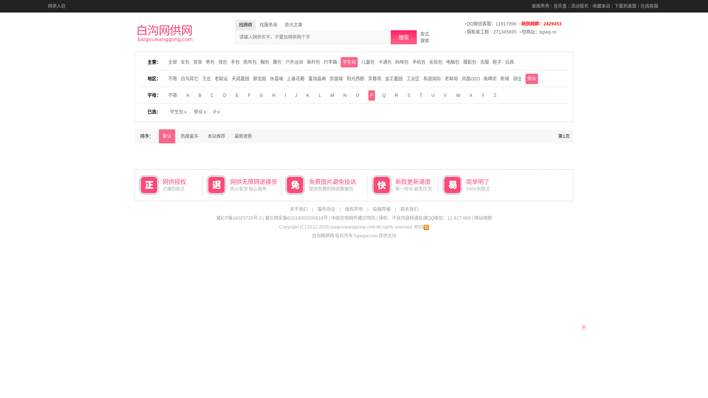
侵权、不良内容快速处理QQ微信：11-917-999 (425, 218)
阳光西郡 (355, 78)
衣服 (484, 62)
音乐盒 (560, 6)
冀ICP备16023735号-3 (239, 218)
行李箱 (330, 62)
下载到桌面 (625, 6)
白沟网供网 (323, 235)
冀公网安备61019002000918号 (296, 218)
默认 (167, 136)
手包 (235, 62)
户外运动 (294, 62)
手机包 (419, 62)
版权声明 (354, 209)
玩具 (509, 62)
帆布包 (250, 62)
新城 (504, 78)
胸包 (264, 62)
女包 (185, 62)
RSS (419, 227)
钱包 (222, 62)
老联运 (221, 78)
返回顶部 (583, 327)
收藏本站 (601, 6)
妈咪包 (402, 62)
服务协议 (326, 209)
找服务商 (268, 25)
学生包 (349, 62)
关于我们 (299, 209)
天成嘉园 (240, 78)
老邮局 (451, 78)
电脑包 (452, 62)
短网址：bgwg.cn (539, 32)
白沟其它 (189, 78)
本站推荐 (216, 136)
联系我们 (409, 209)
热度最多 (189, 136)
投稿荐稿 (382, 209)
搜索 (404, 37)
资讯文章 (293, 25)
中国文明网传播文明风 (353, 218)
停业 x (200, 112)
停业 (531, 78)
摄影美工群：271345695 (492, 32)
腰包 (277, 62)
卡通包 (385, 62)
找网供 (245, 25)
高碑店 (490, 78)
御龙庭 (259, 78)
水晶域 (276, 78)
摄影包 (469, 62)
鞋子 (497, 62)
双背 (197, 62)
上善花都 (296, 78)
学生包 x (178, 112)
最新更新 (243, 136)
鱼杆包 (313, 62)
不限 (172, 78)
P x (217, 112)
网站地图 (483, 218)
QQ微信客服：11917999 (491, 24)
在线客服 (649, 6)
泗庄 (517, 78)
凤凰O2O (471, 78)
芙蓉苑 (374, 78)
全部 (172, 62)
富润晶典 (317, 78)
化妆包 (435, 62)
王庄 (206, 78)
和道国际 (432, 78)
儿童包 (368, 62)
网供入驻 (57, 6)
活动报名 (580, 6)
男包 (210, 62)
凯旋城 (336, 78)
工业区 (413, 78)
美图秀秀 (540, 6)
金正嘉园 (394, 78)
